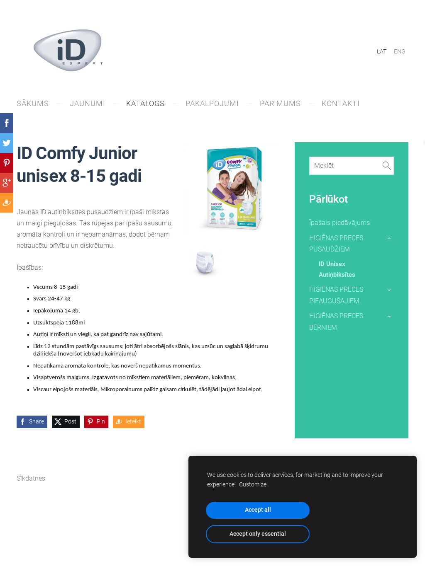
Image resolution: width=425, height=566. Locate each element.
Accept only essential (258, 533)
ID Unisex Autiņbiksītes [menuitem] (337, 269)
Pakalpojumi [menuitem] (212, 103)
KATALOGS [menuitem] (145, 103)
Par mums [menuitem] (280, 103)
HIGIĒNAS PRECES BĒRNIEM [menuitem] (336, 321)
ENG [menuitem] (399, 51)
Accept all (258, 509)
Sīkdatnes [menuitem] (31, 478)
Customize (252, 484)
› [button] (389, 238)
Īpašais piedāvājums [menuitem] (339, 223)
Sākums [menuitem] (33, 103)
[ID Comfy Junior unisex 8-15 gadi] (205, 261)
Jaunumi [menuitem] (87, 103)
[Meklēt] (386, 165)
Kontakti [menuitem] (341, 103)
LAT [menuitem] (381, 51)
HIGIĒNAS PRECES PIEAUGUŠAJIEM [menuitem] (336, 295)
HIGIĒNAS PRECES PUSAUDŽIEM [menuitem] (336, 243)
